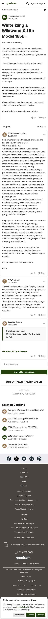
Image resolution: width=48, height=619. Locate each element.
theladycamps (13, 16)
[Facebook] (8, 458)
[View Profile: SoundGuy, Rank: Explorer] (4, 323)
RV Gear (24, 519)
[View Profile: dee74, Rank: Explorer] (4, 411)
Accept (41, 615)
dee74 (22, 413)
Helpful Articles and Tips (24, 538)
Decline (31, 615)
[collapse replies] (24, 131)
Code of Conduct (24, 491)
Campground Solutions (24, 532)
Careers (24, 564)
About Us (24, 472)
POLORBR (24, 422)
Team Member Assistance (26, 594)
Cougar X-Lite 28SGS (17, 444)
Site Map (24, 486)
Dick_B (10, 280)
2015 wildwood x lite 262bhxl (20, 436)
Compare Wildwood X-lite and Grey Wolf (26, 410)
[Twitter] (16, 458)
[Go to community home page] (11, 3)
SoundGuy (12, 322)
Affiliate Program (24, 496)
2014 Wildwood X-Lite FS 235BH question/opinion (22, 427)
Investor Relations (18, 585)
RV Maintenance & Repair (24, 523)
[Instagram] (31, 458)
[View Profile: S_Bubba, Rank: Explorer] (4, 437)
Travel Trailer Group (11, 10)
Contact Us (24, 477)
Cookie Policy (21, 607)
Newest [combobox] (41, 127)
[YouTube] (24, 458)
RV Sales (24, 514)
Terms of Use (36, 585)
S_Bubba (22, 439)
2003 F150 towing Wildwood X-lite (23, 419)
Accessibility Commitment (26, 590)
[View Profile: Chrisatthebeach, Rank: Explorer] (4, 134)
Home (24, 468)
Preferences (19, 615)
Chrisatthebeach (14, 133)
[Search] (27, 3)
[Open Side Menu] (3, 3)
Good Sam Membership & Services (24, 528)
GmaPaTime (23, 448)
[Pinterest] (39, 458)
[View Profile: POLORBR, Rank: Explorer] (4, 420)
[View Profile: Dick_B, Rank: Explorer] (4, 281)
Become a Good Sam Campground (24, 500)
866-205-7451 (26, 552)
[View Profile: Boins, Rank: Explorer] (4, 428)
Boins (21, 430)
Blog (16, 564)
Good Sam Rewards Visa (24, 505)
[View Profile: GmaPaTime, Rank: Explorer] (4, 446)
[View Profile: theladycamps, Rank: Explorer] (4, 17)
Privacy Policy (26, 576)
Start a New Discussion (24, 372)
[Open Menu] (44, 9)
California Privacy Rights (26, 581)
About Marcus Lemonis (24, 509)
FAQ (24, 481)
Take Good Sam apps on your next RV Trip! (27, 545)
